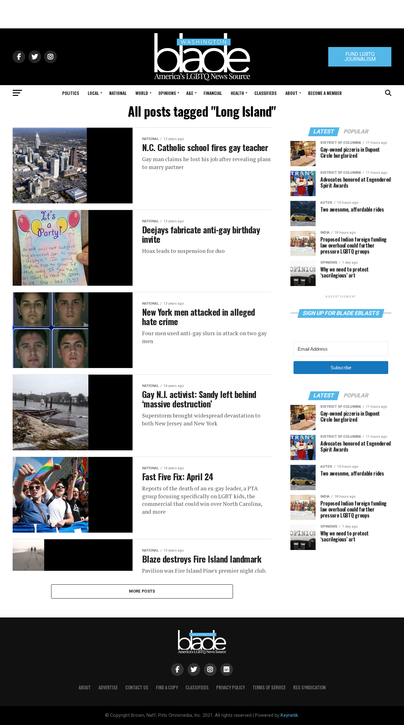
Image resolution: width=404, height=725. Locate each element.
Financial (213, 93)
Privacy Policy (230, 687)
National (118, 93)
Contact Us (136, 687)
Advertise (108, 687)
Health (237, 93)
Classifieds (265, 93)
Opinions (167, 93)
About (291, 93)
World (141, 93)
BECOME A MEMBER (325, 93)
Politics (70, 93)
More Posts (142, 591)
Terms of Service (269, 687)
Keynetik (289, 715)
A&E (189, 93)
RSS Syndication (309, 687)
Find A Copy (167, 687)
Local (93, 93)
